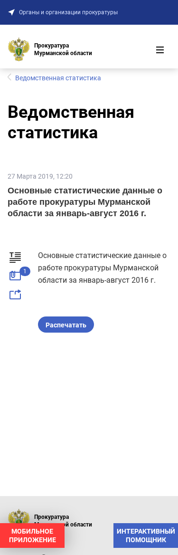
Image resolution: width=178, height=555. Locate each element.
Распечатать (66, 325)
